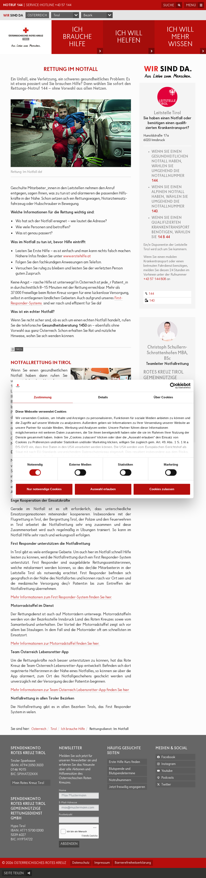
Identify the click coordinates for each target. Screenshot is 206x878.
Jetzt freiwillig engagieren (127, 787)
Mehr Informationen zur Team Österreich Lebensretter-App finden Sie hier (70, 690)
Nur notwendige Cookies (44, 489)
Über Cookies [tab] (163, 397)
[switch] (80, 472)
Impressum (102, 863)
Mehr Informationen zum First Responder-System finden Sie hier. (61, 597)
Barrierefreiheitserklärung (133, 863)
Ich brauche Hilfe (73, 729)
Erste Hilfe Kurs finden (124, 762)
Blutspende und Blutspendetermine (122, 771)
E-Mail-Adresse (68, 802)
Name (62, 790)
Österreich (37, 15)
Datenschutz (81, 863)
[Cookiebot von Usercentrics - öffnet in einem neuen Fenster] (173, 386)
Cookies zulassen (161, 489)
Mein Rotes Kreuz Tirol (28, 783)
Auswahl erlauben (103, 489)
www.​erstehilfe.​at (77, 256)
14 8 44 (164, 237)
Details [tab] (103, 397)
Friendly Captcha (90, 835)
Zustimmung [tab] (43, 397)
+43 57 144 (63, 5)
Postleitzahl (65, 814)
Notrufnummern (120, 780)
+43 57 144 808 (154, 279)
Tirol (53, 729)
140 (154, 211)
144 (154, 181)
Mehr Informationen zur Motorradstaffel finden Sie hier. (55, 644)
